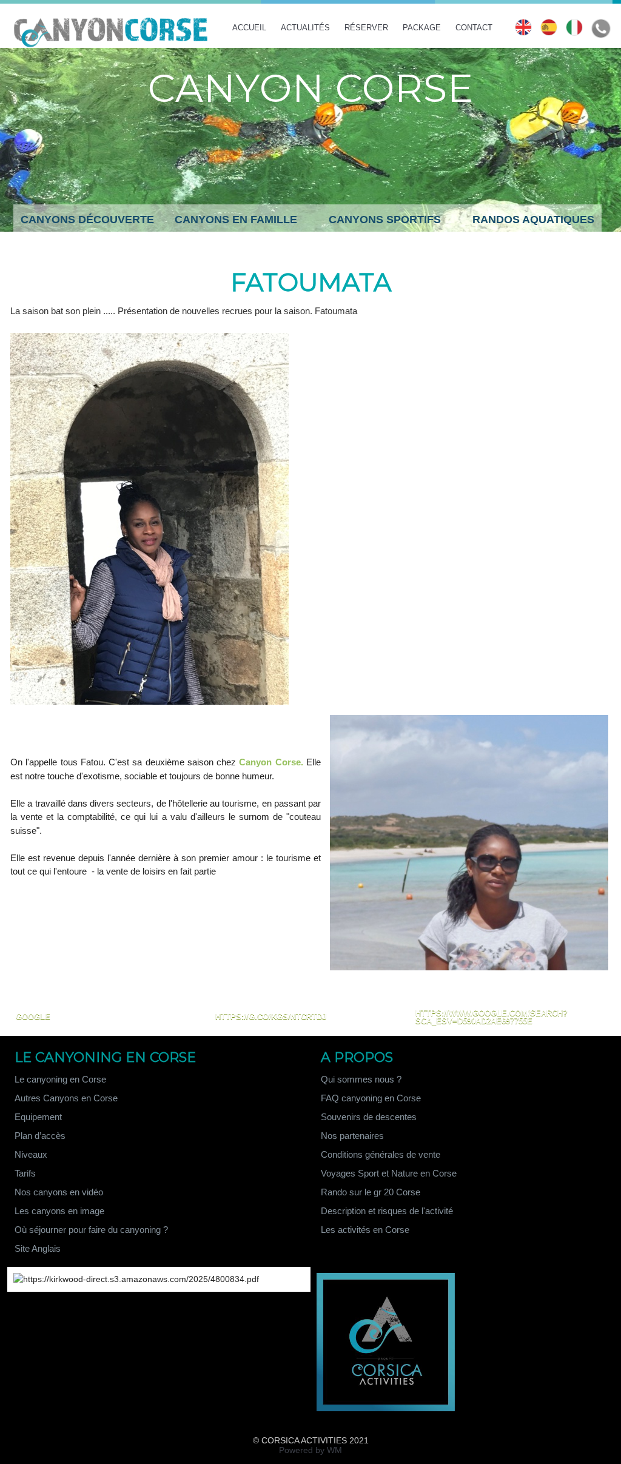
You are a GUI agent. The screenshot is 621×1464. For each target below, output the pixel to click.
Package (423, 27)
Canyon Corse (311, 88)
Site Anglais (38, 1248)
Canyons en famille (236, 219)
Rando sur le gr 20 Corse (370, 1192)
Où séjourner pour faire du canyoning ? (91, 1229)
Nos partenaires (352, 1135)
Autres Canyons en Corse (66, 1098)
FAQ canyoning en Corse (371, 1098)
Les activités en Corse (365, 1229)
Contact (473, 27)
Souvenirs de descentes (369, 1117)
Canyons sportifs (385, 219)
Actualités (306, 27)
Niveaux (31, 1154)
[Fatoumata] (149, 336)
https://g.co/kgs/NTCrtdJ (270, 1016)
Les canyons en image (59, 1211)
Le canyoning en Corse (60, 1079)
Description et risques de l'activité (387, 1211)
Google (33, 1016)
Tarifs (25, 1173)
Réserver (367, 27)
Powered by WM (310, 1450)
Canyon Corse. (271, 762)
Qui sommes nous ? (361, 1079)
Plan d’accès (40, 1135)
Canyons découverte (87, 219)
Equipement (38, 1117)
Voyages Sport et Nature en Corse (389, 1173)
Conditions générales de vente (380, 1154)
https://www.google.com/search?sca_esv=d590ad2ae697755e (491, 1017)
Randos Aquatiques (533, 219)
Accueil (250, 27)
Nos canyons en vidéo (59, 1192)
